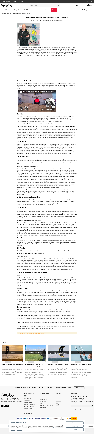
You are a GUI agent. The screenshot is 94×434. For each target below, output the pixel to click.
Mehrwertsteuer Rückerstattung (43, 408)
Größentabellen (43, 399)
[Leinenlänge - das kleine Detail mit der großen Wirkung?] (81, 353)
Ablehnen (75, 429)
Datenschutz (19, 430)
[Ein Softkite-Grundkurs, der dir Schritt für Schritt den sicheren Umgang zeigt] (35, 353)
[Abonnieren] (92, 406)
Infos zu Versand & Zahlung (46, 405)
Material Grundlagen (58, 20)
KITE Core (22, 53)
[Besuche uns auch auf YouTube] (4, 406)
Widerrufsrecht (59, 399)
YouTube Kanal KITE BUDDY (38, 50)
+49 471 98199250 (46, 387)
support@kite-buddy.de (64, 387)
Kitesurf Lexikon (28, 408)
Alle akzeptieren (74, 422)
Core (32, 187)
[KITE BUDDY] (7, 6)
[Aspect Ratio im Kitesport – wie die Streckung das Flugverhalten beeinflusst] (58, 353)
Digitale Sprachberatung (47, 20)
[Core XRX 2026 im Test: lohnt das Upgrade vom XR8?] (12, 353)
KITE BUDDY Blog (28, 398)
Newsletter (58, 397)
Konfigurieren (75, 426)
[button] (80, 5)
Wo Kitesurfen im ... (28, 413)
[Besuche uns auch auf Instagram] (7, 406)
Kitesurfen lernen (28, 402)
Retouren (42, 397)
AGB (57, 402)
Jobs (41, 403)
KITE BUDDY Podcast (29, 406)
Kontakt (90, 1)
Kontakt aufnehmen (79, 387)
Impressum (13, 430)
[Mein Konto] (83, 5)
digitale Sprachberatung (29, 404)
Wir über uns (43, 401)
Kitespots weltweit (28, 411)
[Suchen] (59, 5)
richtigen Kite (36, 47)
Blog (87, 1)
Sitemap (57, 408)
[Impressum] (77, 5)
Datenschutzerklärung (58, 427)
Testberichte (27, 400)
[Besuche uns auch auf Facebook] (2, 406)
